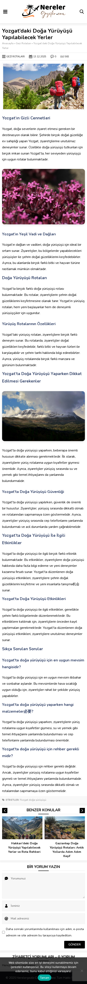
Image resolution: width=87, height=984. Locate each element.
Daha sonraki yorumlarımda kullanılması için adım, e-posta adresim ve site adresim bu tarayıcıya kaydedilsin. (45, 932)
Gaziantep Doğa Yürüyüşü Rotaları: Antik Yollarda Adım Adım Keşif (67, 849)
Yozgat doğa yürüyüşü (33, 800)
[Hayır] (82, 971)
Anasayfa (8, 43)
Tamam (44, 977)
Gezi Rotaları (23, 43)
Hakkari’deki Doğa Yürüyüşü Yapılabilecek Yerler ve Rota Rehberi (24, 847)
